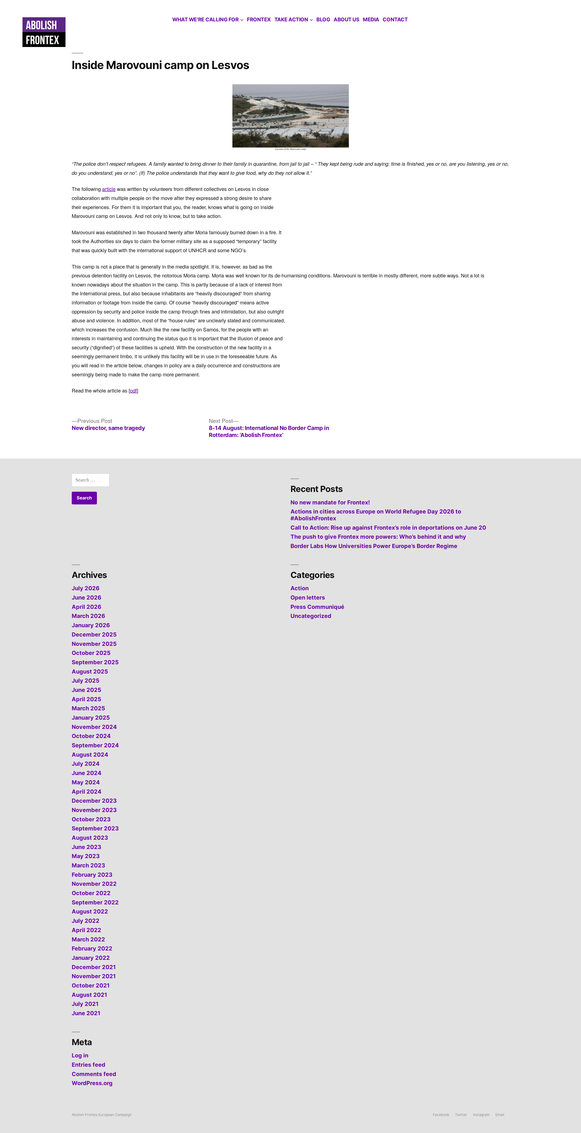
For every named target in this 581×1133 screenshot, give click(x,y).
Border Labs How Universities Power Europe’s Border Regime (373, 546)
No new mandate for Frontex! (330, 502)
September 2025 (95, 662)
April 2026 (86, 606)
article (109, 188)
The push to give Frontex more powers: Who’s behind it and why (378, 536)
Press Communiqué (317, 606)
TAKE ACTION (291, 19)
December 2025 (94, 634)
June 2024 (86, 773)
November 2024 (94, 726)
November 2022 (94, 883)
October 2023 (91, 819)
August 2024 (90, 754)
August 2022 (90, 911)
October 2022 (91, 893)
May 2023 (86, 856)
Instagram (481, 1115)
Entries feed (88, 1064)
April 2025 (86, 699)
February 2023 (92, 874)
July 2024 (86, 763)
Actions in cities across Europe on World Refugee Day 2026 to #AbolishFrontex (375, 515)
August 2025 (90, 671)
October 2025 (91, 652)
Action (299, 588)
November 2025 (94, 643)
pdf (133, 390)
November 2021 (94, 976)
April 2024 (86, 791)
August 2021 (89, 994)
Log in (80, 1055)
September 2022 (95, 902)
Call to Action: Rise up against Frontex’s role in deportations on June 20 (388, 527)
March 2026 (88, 615)
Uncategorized (310, 615)
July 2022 (85, 920)
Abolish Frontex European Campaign (102, 1115)
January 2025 (91, 717)
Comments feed (94, 1074)
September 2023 (95, 828)
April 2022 (86, 930)
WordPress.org (92, 1083)
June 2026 (86, 597)
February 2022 (92, 948)
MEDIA (371, 19)
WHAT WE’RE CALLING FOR (205, 19)
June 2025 (86, 689)
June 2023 (86, 847)
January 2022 (91, 957)
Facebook (441, 1115)
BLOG (323, 19)
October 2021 (91, 985)
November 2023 (94, 810)
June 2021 (86, 1013)
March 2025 (88, 708)
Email (499, 1115)
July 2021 (85, 1003)
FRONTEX (259, 19)
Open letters (307, 597)
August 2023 (90, 837)
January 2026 (91, 625)
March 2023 (88, 865)
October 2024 (91, 736)
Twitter (461, 1115)
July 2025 (85, 680)
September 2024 (95, 745)
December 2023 (94, 800)
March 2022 (88, 939)
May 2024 (86, 782)
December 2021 (94, 967)
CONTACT (395, 19)
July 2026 (85, 588)
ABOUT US (346, 19)
